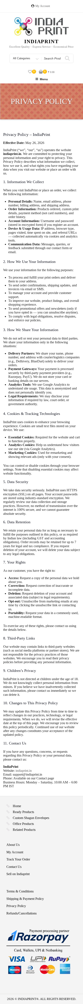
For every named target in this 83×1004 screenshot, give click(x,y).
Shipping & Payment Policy (25, 898)
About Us (13, 845)
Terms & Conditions (20, 891)
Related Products (24, 829)
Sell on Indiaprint (18, 874)
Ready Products (23, 812)
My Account (42, 6)
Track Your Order (18, 859)
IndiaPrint (41, 41)
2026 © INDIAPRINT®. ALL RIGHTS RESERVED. (41, 999)
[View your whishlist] (30, 72)
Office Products (23, 824)
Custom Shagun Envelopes (31, 818)
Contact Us (13, 867)
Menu (44, 79)
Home (17, 806)
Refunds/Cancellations (21, 913)
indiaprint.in (24, 770)
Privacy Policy (16, 906)
